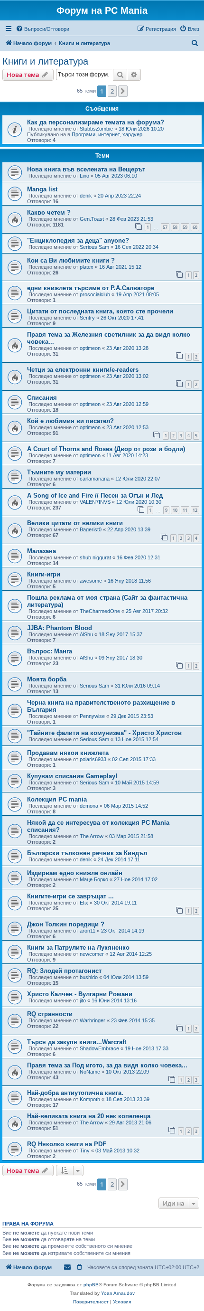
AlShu (86, 634)
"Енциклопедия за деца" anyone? (78, 240)
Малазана (41, 551)
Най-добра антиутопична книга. (75, 1092)
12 (195, 510)
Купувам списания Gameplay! (72, 776)
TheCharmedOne (100, 611)
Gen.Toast (92, 219)
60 (195, 227)
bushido (89, 977)
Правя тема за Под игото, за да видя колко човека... (107, 1065)
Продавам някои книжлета (68, 752)
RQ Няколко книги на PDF (66, 1144)
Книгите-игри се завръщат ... (70, 896)
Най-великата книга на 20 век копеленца (88, 1116)
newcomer (92, 954)
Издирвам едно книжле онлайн (74, 873)
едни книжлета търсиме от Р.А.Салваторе (90, 288)
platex (86, 267)
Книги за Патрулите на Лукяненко (78, 947)
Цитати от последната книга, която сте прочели (100, 311)
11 (185, 510)
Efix (84, 902)
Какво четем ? (49, 212)
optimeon (90, 348)
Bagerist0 (91, 529)
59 (185, 227)
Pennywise (92, 716)
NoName (90, 1072)
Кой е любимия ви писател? (70, 420)
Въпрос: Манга (49, 651)
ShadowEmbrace (99, 1048)
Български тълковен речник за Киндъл (87, 853)
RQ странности (50, 1014)
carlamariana (95, 478)
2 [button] (112, 91)
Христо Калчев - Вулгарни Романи (79, 994)
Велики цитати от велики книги (75, 523)
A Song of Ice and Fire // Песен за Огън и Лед (95, 495)
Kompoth (90, 1099)
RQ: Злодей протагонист (64, 970)
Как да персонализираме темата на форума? (95, 122)
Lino (84, 176)
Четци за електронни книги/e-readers (83, 369)
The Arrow (91, 836)
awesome (91, 581)
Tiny (85, 1150)
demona (89, 806)
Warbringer (92, 1020)
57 (165, 227)
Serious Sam (94, 247)
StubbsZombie (96, 129)
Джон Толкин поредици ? (65, 924)
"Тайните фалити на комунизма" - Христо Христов (104, 732)
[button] (123, 91)
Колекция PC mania (57, 799)
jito (83, 1000)
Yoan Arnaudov (118, 1293)
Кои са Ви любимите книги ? (71, 260)
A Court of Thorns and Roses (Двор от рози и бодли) (106, 449)
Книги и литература (45, 61)
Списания (42, 397)
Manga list (42, 189)
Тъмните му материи (59, 472)
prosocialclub (95, 294)
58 (175, 227)
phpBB (91, 1284)
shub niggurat (95, 557)
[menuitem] (42, 29)
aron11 (87, 931)
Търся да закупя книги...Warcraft (76, 1042)
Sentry (87, 318)
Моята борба (46, 679)
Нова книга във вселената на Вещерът (86, 169)
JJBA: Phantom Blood (59, 628)
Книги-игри (43, 574)
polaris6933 (93, 759)
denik (86, 195)
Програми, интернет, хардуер (107, 134)
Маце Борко (94, 879)
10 (175, 510)
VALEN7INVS (95, 502)
